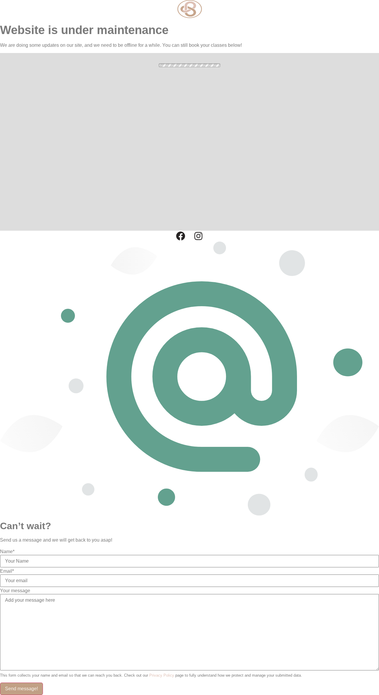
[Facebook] (180, 236)
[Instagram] (198, 236)
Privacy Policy (161, 675)
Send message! (21, 688)
